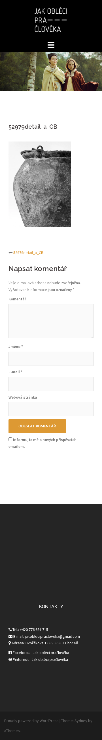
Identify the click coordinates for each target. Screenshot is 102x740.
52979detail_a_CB (28, 252)
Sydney (81, 720)
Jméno (15, 346)
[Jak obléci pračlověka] (51, 19)
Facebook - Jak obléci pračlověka (40, 652)
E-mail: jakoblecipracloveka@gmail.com (46, 636)
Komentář (17, 299)
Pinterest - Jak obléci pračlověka (40, 659)
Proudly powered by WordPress (31, 720)
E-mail (15, 371)
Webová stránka (22, 397)
